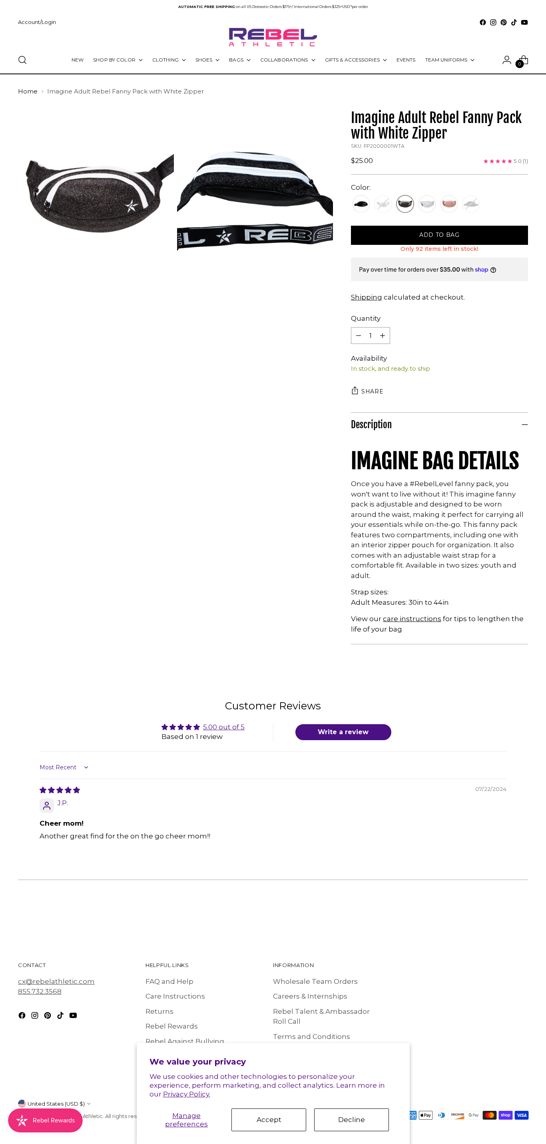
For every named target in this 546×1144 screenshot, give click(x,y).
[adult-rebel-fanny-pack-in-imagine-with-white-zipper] (405, 204)
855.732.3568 (40, 991)
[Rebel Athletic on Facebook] (482, 22)
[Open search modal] (22, 60)
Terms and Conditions (311, 1037)
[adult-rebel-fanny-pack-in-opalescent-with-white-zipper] (427, 204)
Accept (269, 1120)
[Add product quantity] (382, 336)
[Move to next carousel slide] (521, 916)
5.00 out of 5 (224, 727)
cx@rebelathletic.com (56, 981)
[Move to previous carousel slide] (503, 917)
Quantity (366, 318)
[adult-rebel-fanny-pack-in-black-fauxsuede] (361, 204)
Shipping (366, 297)
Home (28, 91)
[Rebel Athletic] (273, 37)
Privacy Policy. (186, 1094)
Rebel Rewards (171, 1026)
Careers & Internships (310, 996)
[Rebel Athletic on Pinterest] (503, 22)
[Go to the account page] (507, 60)
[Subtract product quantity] (358, 336)
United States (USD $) (56, 1103)
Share (372, 391)
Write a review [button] (343, 732)
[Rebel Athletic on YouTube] (524, 22)
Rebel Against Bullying (184, 1041)
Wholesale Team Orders (315, 981)
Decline (351, 1120)
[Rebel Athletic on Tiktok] (514, 22)
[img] (60, 790)
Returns (159, 1011)
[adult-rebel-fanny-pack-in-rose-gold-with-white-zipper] (449, 204)
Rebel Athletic (84, 1116)
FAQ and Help (169, 981)
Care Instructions (175, 996)
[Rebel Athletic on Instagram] (493, 22)
